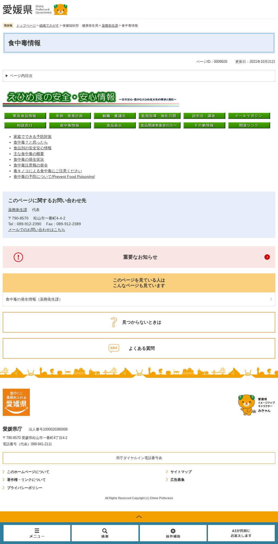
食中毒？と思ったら (31, 142)
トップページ (26, 25)
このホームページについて (28, 472)
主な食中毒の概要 (29, 154)
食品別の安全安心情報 (33, 148)
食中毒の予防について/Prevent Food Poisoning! (54, 176)
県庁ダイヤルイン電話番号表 (139, 458)
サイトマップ (181, 472)
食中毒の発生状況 (29, 159)
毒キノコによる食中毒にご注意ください (48, 171)
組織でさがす (49, 25)
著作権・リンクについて (26, 480)
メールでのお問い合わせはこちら (36, 229)
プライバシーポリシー (24, 488)
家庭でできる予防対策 (33, 136)
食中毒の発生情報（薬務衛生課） (34, 299)
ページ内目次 (21, 75)
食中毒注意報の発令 (31, 165)
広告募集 (177, 480)
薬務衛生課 (110, 25)
